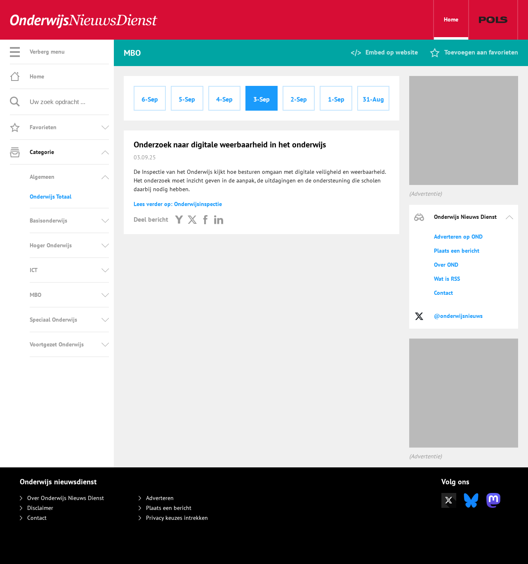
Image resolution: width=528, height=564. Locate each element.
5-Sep (187, 99)
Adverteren (160, 498)
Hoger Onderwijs (51, 245)
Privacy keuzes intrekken (177, 517)
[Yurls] (179, 219)
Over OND (446, 264)
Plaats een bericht (456, 250)
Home (451, 19)
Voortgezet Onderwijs (57, 344)
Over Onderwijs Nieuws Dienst (65, 498)
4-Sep (224, 99)
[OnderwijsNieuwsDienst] (84, 20)
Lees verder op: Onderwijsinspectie (178, 204)
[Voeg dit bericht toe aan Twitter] (192, 219)
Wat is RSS (447, 278)
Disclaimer (40, 508)
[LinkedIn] (219, 219)
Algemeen (42, 176)
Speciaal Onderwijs (53, 319)
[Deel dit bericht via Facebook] (205, 219)
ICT (34, 270)
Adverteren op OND (458, 236)
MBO (35, 295)
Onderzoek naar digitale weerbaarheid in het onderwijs (230, 144)
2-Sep (298, 99)
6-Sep (149, 99)
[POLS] (493, 20)
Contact (443, 292)
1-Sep (336, 99)
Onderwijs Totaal (50, 196)
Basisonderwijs (48, 220)
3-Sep (261, 99)
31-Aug (373, 99)
